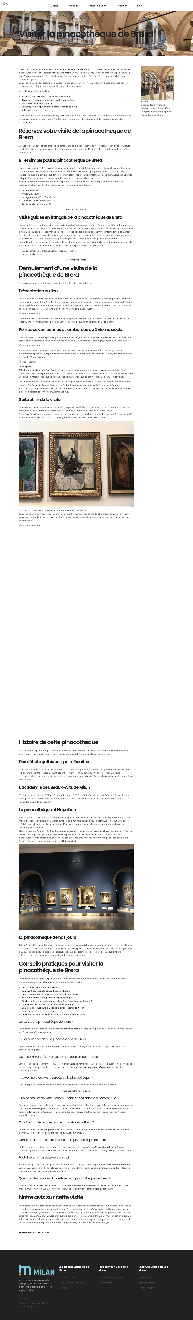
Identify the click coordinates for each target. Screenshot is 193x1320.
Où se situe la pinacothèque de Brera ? (41, 987)
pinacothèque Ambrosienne (73, 69)
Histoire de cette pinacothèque (37, 103)
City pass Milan (106, 1282)
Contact (23, 1298)
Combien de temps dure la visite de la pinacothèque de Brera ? (53, 1007)
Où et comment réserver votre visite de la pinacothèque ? (51, 994)
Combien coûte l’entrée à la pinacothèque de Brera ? (48, 1004)
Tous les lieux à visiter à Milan (34, 1232)
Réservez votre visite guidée (76, 1091)
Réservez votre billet (76, 209)
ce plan (52, 321)
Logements (144, 1277)
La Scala (63, 1287)
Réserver (145, 101)
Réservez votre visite (76, 259)
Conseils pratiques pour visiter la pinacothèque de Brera (49, 106)
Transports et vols (147, 1287)
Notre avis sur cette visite (34, 110)
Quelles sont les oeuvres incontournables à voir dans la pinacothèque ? (57, 1001)
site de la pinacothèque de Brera (97, 1067)
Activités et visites (147, 1282)
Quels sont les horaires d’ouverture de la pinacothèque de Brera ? (54, 1014)
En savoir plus (25, 122)
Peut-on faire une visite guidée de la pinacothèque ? (48, 997)
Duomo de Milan (67, 1277)
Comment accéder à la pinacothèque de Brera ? (46, 991)
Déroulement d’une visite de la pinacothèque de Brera (48, 100)
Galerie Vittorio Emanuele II (72, 1282)
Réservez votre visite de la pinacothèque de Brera (46, 96)
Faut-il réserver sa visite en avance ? (40, 1011)
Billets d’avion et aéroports (112, 1277)
